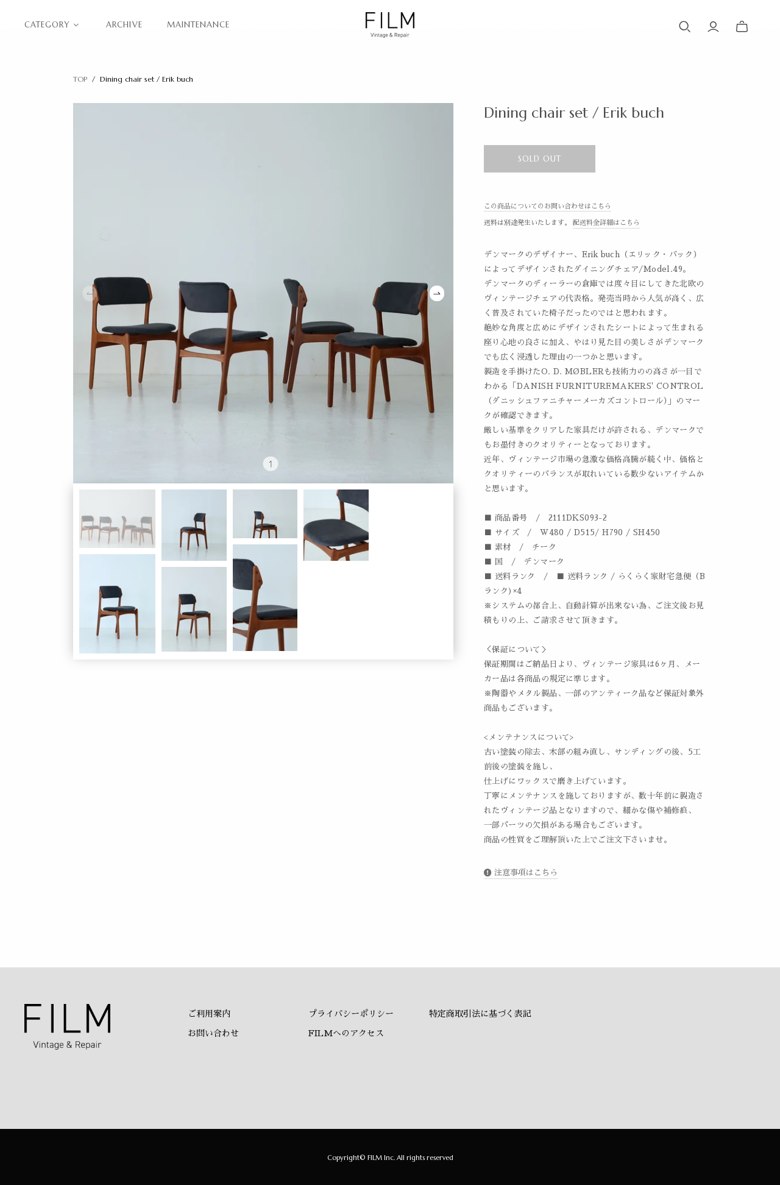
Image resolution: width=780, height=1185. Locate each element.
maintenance (198, 25)
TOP (80, 79)
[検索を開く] (685, 27)
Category (47, 25)
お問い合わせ (213, 1033)
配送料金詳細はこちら (606, 222)
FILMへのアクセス (346, 1033)
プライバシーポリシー (351, 1013)
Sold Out (539, 159)
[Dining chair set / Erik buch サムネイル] (117, 518)
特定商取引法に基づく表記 (480, 1013)
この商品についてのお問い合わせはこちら (547, 206)
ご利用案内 (209, 1013)
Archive (124, 25)
